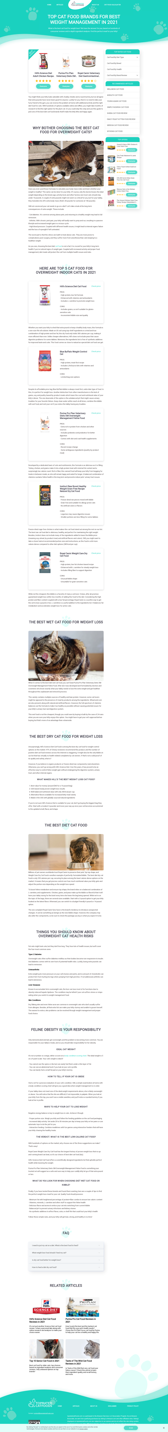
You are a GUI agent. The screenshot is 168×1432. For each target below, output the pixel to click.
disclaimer (112, 1406)
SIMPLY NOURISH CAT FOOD (118, 107)
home (49, 5)
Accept (131, 1428)
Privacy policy (133, 1406)
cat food (58, 246)
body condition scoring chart (76, 1056)
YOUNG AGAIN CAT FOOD (116, 101)
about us (95, 5)
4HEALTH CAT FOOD (115, 95)
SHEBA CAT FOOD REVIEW (117, 113)
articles (59, 5)
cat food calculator (112, 5)
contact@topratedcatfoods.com (44, 1413)
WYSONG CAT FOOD (115, 131)
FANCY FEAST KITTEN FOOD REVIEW (121, 119)
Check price (43, 86)
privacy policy (84, 1429)
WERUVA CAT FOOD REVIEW (118, 125)
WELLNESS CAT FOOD (115, 89)
